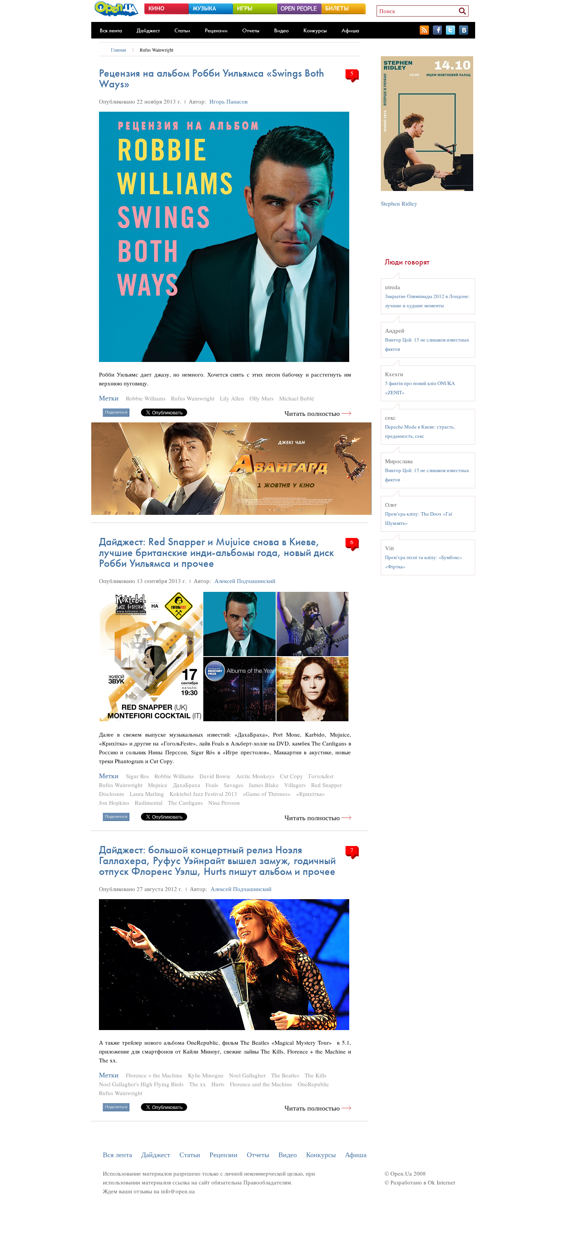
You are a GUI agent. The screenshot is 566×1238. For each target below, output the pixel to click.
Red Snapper (326, 785)
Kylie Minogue (206, 1075)
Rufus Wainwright (156, 50)
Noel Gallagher (247, 1075)
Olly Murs (262, 398)
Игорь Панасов (228, 101)
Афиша (350, 30)
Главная (118, 50)
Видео (281, 30)
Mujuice (157, 785)
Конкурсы (315, 30)
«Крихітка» (310, 793)
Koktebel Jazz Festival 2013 (203, 793)
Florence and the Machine (261, 1084)
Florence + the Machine (154, 1075)
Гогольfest (320, 776)
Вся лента (111, 30)
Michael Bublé (296, 398)
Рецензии (216, 30)
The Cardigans (185, 802)
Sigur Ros (137, 776)
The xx (197, 1084)
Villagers (295, 785)
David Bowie (215, 776)
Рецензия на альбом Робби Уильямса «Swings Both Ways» (211, 78)
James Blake (264, 785)
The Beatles (285, 1075)
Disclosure (111, 793)
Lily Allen (232, 398)
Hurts (217, 1084)
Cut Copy (291, 776)
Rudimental (148, 802)
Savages (233, 785)
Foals (212, 785)
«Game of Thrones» (267, 793)
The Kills (316, 1075)
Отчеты (251, 30)
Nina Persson (224, 802)
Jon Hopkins (114, 802)
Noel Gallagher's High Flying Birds (141, 1084)
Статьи (182, 30)
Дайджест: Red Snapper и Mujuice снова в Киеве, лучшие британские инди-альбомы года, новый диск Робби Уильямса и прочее (216, 552)
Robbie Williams (146, 398)
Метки (109, 398)
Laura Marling (147, 793)
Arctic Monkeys (255, 776)
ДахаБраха (186, 785)
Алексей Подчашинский (244, 581)
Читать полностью (312, 413)
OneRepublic (313, 1084)
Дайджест (148, 30)
